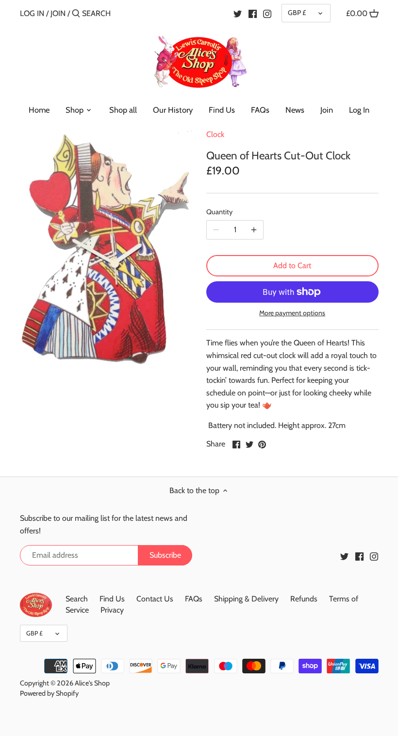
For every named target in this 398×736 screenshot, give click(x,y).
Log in (32, 13)
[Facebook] (253, 13)
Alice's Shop (92, 683)
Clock (215, 134)
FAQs (193, 598)
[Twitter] (237, 13)
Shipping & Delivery (246, 598)
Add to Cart (292, 265)
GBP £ (297, 12)
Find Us (112, 598)
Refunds (303, 598)
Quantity (219, 212)
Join (58, 13)
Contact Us (154, 598)
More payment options (292, 313)
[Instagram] (267, 13)
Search (77, 598)
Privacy (112, 610)
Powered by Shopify (49, 693)
